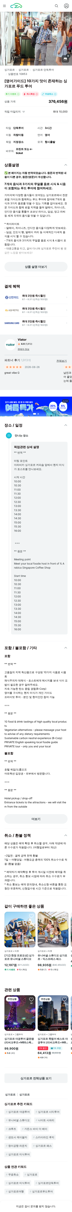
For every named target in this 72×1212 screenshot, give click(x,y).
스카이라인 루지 (44, 1137)
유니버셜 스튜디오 (19, 1120)
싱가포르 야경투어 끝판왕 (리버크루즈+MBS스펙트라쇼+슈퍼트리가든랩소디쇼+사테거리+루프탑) (19, 1040)
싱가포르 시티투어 (48, 1111)
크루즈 (12, 1128)
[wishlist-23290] (64, 915)
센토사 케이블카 (17, 1137)
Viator (22, 339)
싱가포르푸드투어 (42, 1191)
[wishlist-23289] (31, 915)
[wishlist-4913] (64, 999)
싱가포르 (9, 69)
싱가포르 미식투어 (19, 1154)
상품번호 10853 (17, 73)
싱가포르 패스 (43, 1145)
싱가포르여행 (16, 1191)
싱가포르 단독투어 (43, 69)
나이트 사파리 (46, 1120)
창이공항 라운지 (17, 1145)
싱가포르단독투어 (48, 1182)
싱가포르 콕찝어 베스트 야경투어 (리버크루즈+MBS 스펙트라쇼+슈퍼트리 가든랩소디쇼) (53, 1040)
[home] (16, 6)
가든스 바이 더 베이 (35, 1128)
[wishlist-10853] (57, 18)
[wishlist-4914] (31, 999)
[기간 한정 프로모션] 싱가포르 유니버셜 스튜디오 (19, 957)
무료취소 (13, 1174)
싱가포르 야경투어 (19, 1111)
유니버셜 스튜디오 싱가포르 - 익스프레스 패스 (52, 957)
